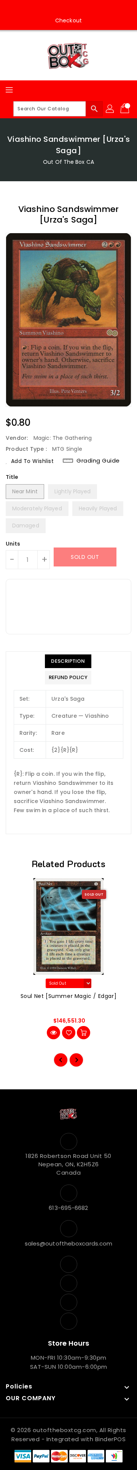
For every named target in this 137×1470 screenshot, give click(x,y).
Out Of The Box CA (68, 162)
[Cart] (125, 108)
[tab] (68, 661)
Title (12, 477)
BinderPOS (110, 1439)
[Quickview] (53, 1032)
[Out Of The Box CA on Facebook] (47, 8)
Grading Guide (98, 460)
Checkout (68, 20)
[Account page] (110, 108)
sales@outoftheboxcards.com (69, 1243)
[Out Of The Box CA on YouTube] (75, 8)
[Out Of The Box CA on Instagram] (61, 8)
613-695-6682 (68, 1208)
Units (13, 543)
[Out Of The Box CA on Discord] (90, 8)
